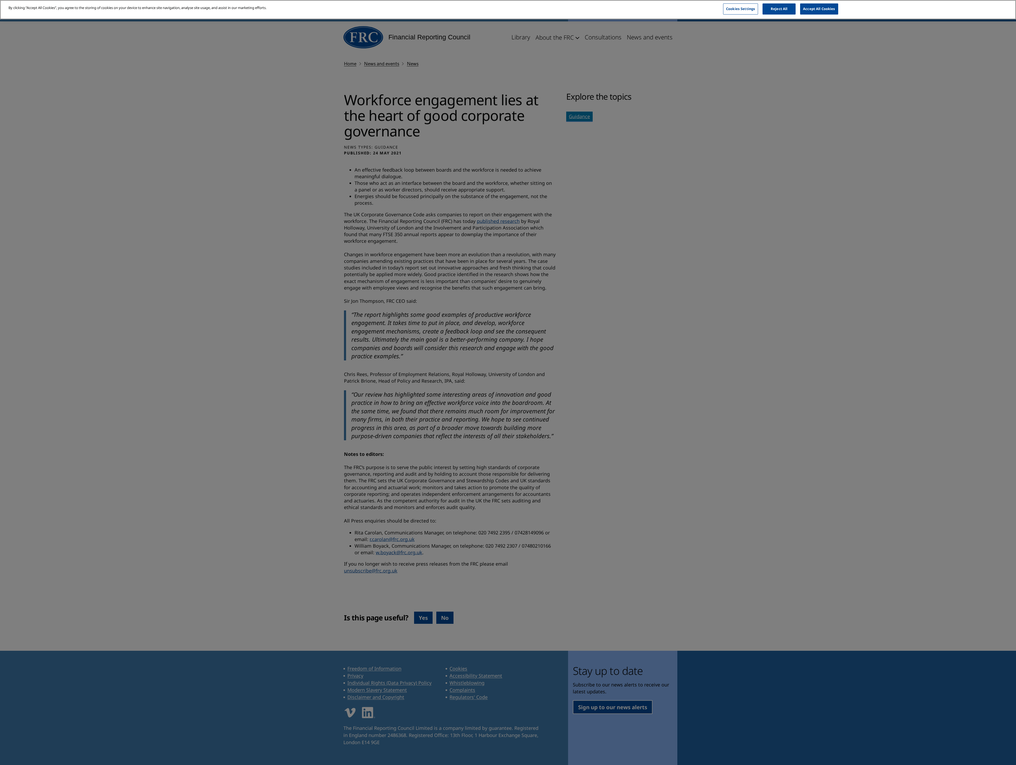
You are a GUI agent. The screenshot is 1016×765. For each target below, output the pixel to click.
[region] (508, 9)
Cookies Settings (740, 8)
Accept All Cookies (819, 8)
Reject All (779, 8)
